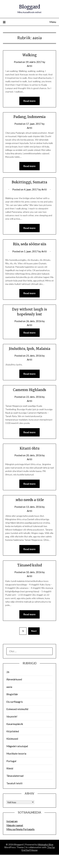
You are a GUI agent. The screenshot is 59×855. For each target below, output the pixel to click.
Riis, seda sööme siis (29, 244)
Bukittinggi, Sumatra (29, 182)
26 (7, 672)
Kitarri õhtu (29, 448)
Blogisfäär (12, 694)
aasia (9, 686)
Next (34, 630)
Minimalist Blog (45, 844)
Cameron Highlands (29, 390)
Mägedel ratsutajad (17, 746)
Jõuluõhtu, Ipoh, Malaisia (29, 349)
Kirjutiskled (12, 731)
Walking (29, 55)
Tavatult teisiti (14, 783)
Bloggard (29, 7)
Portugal (11, 761)
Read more (29, 100)
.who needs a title (29, 500)
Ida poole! (11, 716)
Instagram (12, 821)
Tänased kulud (29, 565)
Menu (52, 21)
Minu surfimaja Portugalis (20, 829)
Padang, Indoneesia (29, 117)
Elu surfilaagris (14, 701)
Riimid (9, 768)
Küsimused (12, 738)
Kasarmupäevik (14, 723)
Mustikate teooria (16, 753)
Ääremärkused (14, 679)
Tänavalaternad (14, 775)
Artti (29, 65)
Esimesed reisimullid (17, 709)
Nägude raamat (14, 825)
